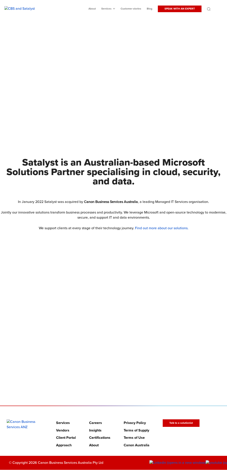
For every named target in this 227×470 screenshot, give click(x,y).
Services (106, 8)
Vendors (62, 430)
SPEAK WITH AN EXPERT (179, 8)
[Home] (25, 424)
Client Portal (66, 438)
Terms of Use (134, 438)
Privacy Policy (135, 423)
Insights (95, 430)
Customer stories (131, 8)
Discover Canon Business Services (110, 110)
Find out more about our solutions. (161, 228)
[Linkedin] (177, 463)
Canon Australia (136, 445)
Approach (64, 445)
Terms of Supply (136, 430)
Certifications (99, 438)
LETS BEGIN (111, 364)
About (92, 8)
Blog (149, 8)
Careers (95, 423)
